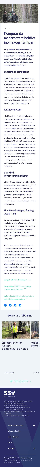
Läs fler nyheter (19, 381)
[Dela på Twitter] (10, 305)
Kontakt (11, 448)
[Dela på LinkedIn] (15, 305)
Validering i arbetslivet (15, 425)
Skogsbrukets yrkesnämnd (15, 280)
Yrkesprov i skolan (14, 431)
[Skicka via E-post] (20, 305)
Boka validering (13, 437)
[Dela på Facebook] (5, 305)
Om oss (10, 443)
